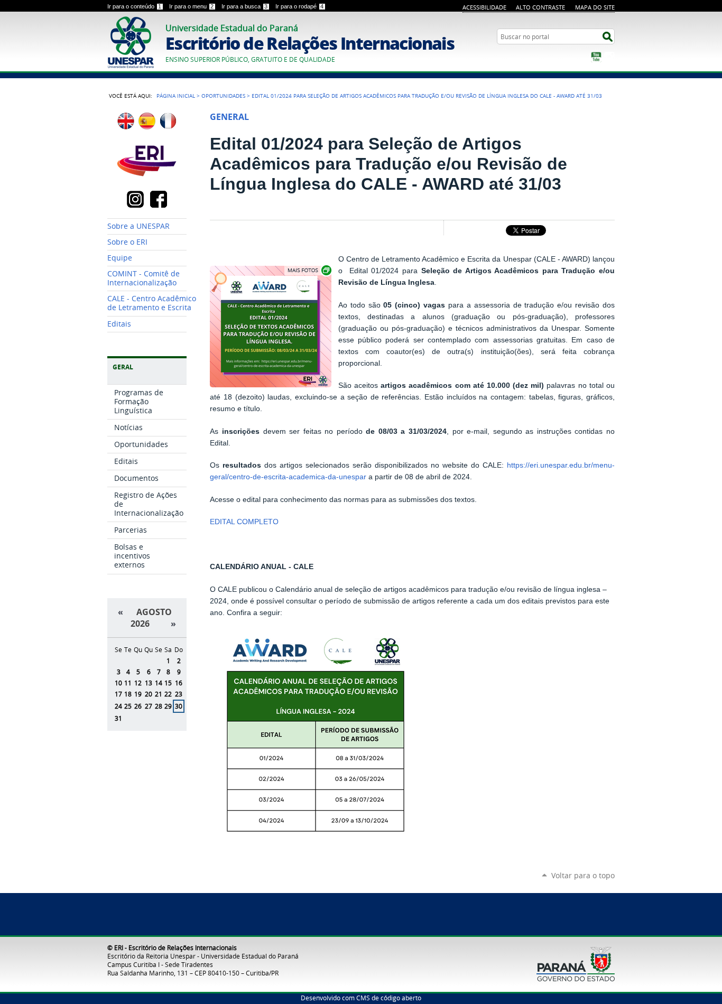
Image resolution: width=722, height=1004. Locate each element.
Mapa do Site (595, 7)
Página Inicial (175, 95)
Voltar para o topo (583, 875)
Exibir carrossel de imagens (309, 270)
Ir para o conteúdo (134, 6)
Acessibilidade (484, 7)
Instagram (609, 57)
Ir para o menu (191, 6)
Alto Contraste (540, 7)
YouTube (596, 57)
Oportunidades (223, 95)
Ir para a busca (244, 6)
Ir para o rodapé (299, 6)
